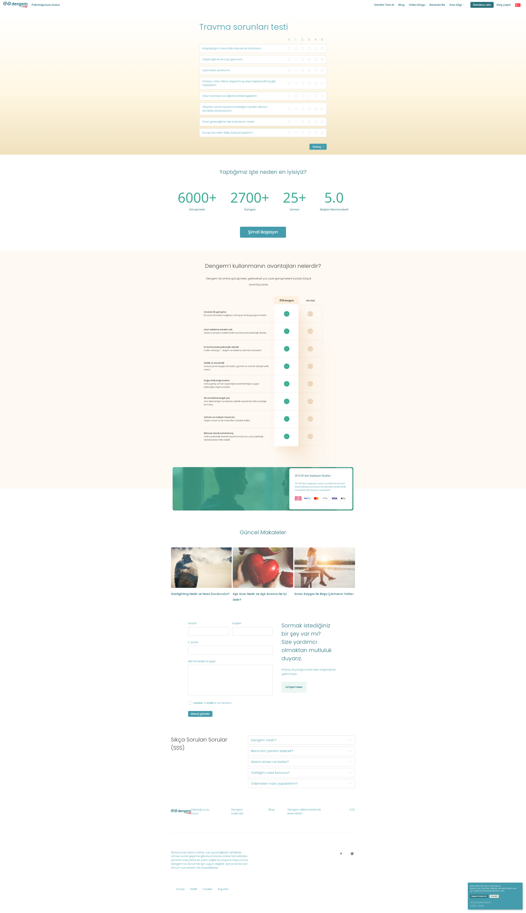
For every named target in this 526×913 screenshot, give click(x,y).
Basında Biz (437, 5)
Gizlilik (210, 703)
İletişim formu (294, 687)
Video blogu (417, 5)
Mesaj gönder (200, 714)
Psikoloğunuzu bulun (46, 5)
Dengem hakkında (237, 811)
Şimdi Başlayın (263, 232)
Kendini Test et (384, 5)
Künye (180, 889)
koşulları (198, 703)
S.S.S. (352, 809)
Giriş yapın (503, 5)
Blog (401, 5)
